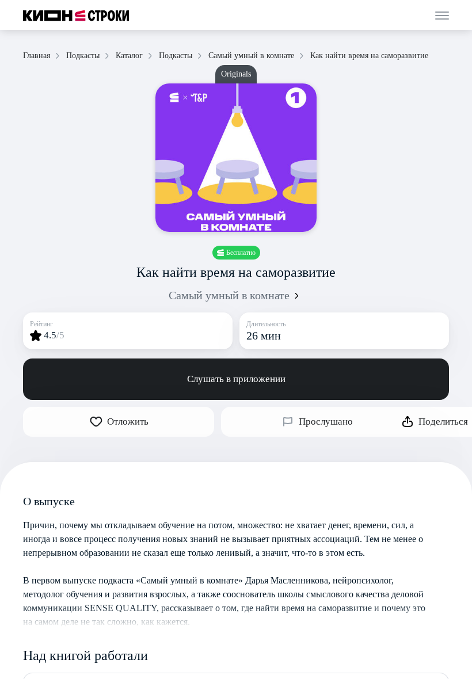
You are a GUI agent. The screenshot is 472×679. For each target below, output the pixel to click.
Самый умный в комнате (229, 295)
